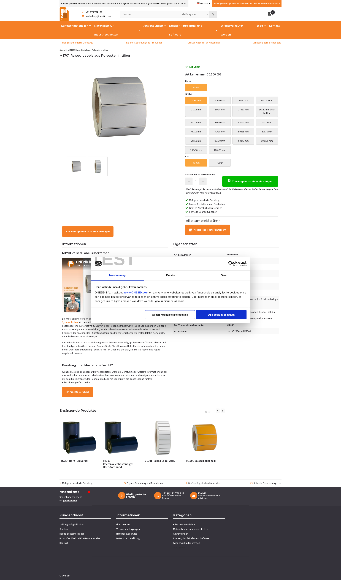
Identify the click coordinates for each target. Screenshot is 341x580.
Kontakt (274, 25)
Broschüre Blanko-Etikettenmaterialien (80, 538)
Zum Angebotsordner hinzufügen (251, 181)
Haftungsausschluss (126, 533)
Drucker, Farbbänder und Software (185, 30)
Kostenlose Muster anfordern (210, 229)
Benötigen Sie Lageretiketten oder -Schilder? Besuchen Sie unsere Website (247, 3)
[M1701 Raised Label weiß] (163, 438)
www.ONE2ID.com (136, 292)
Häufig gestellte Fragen (72, 533)
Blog (260, 25)
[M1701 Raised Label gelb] (204, 438)
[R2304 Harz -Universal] (79, 438)
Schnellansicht (79, 452)
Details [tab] (170, 275)
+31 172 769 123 (94, 12)
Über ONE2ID (123, 524)
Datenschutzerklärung (128, 538)
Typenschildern (70, 322)
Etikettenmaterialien (74, 25)
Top (208, 411)
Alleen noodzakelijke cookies (170, 314)
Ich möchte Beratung (77, 391)
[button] (270, 14)
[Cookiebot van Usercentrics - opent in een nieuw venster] (231, 263)
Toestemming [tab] (117, 275)
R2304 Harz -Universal (74, 460)
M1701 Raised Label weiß (160, 460)
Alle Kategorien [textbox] (189, 14)
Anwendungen (153, 25)
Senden (63, 529)
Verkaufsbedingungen (128, 529)
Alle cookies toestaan (221, 314)
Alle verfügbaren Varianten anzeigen (88, 231)
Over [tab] (224, 275)
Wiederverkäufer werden (232, 30)
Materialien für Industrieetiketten (106, 30)
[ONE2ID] (70, 14)
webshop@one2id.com (98, 16)
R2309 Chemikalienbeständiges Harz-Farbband (118, 464)
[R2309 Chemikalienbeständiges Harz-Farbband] (121, 438)
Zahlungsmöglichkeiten (71, 524)
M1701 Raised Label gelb (201, 460)
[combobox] (194, 14)
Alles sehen (179, 547)
